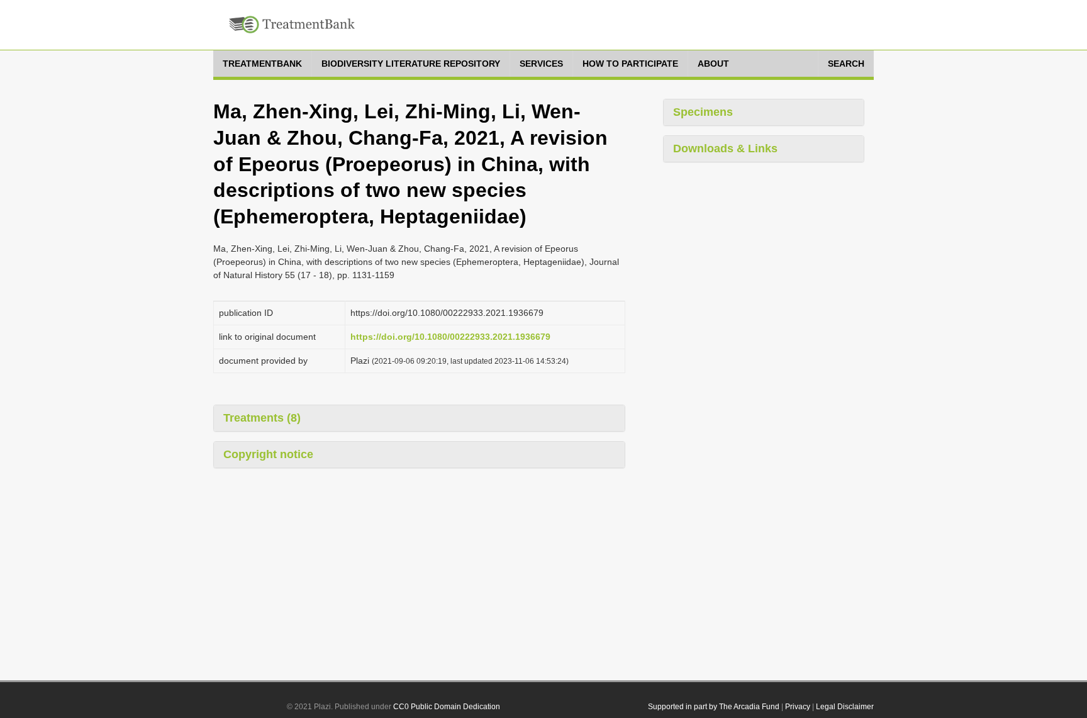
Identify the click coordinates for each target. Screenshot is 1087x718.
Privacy (797, 706)
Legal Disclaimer (845, 706)
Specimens (703, 112)
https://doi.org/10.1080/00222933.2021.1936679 (450, 337)
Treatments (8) (262, 418)
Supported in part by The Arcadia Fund (713, 706)
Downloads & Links (725, 148)
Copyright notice (268, 454)
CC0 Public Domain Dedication (446, 706)
